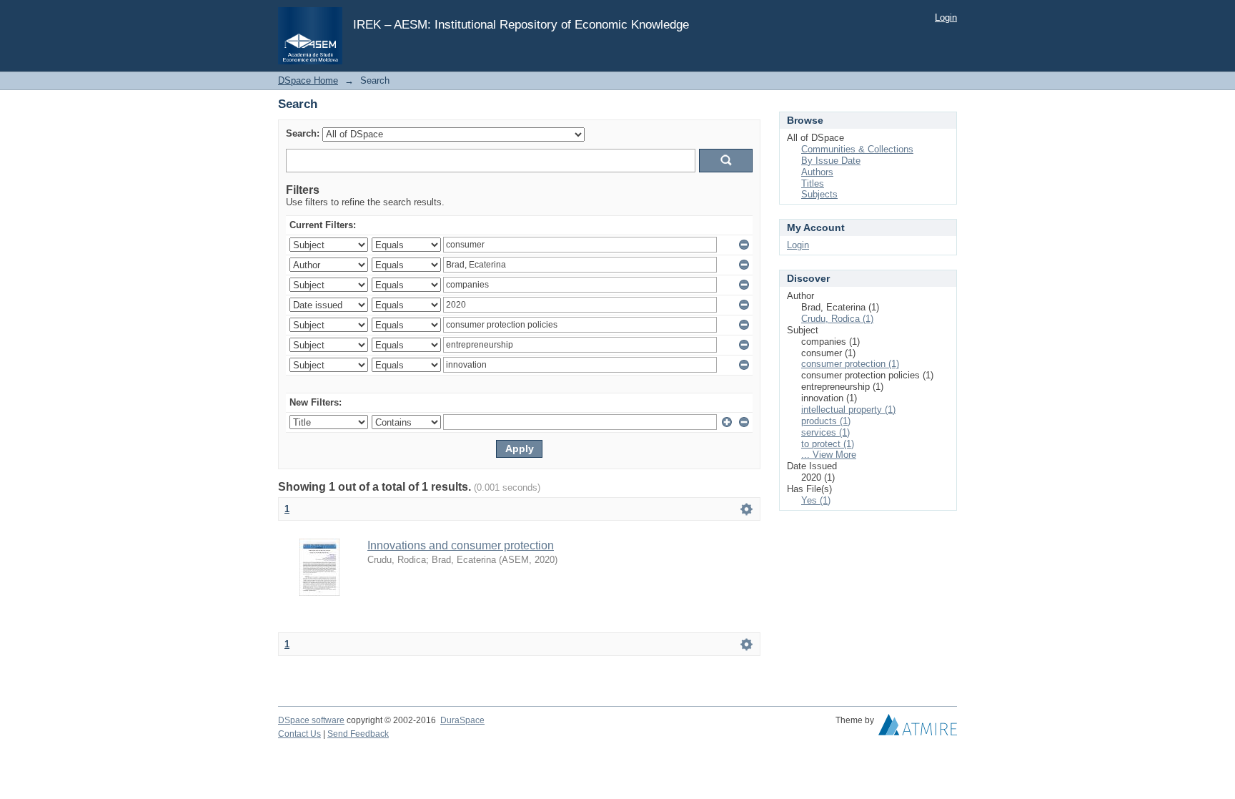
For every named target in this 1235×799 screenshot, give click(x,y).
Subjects (819, 194)
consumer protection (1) (850, 363)
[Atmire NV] (917, 728)
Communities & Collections (857, 149)
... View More (828, 454)
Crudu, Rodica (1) (837, 318)
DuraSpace (462, 720)
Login (946, 17)
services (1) (825, 432)
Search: (302, 133)
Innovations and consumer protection (460, 545)
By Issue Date (830, 160)
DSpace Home (308, 80)
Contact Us (299, 734)
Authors (817, 172)
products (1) (825, 421)
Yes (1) (815, 500)
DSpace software (311, 720)
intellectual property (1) (848, 409)
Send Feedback (358, 734)
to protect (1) (827, 443)
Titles (812, 183)
